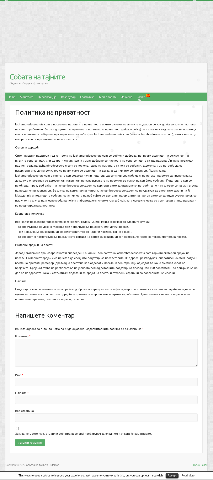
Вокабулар (68, 97)
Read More (188, 475)
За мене (126, 97)
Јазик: (141, 97)
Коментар (22, 336)
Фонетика (26, 97)
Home (12, 97)
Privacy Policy (199, 465)
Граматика (87, 97)
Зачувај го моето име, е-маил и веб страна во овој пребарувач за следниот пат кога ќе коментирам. (83, 433)
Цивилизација (47, 97)
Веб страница (24, 410)
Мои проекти (108, 97)
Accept (172, 475)
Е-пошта (21, 393)
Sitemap (54, 465)
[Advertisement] (106, 30)
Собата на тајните (37, 76)
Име (19, 375)
